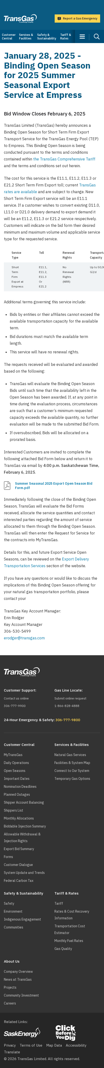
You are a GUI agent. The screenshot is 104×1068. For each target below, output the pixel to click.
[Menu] (82, 36)
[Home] (20, 18)
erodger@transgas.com (24, 638)
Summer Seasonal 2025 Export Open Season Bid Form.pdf (53, 485)
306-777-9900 (15, 706)
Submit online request (70, 698)
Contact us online (16, 698)
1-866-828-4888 (66, 706)
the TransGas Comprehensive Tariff (64, 159)
